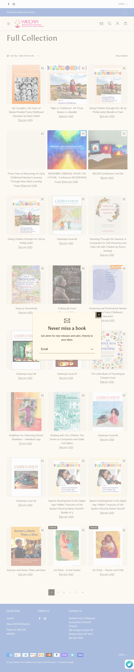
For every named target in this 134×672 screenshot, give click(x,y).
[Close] (98, 314)
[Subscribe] (91, 349)
